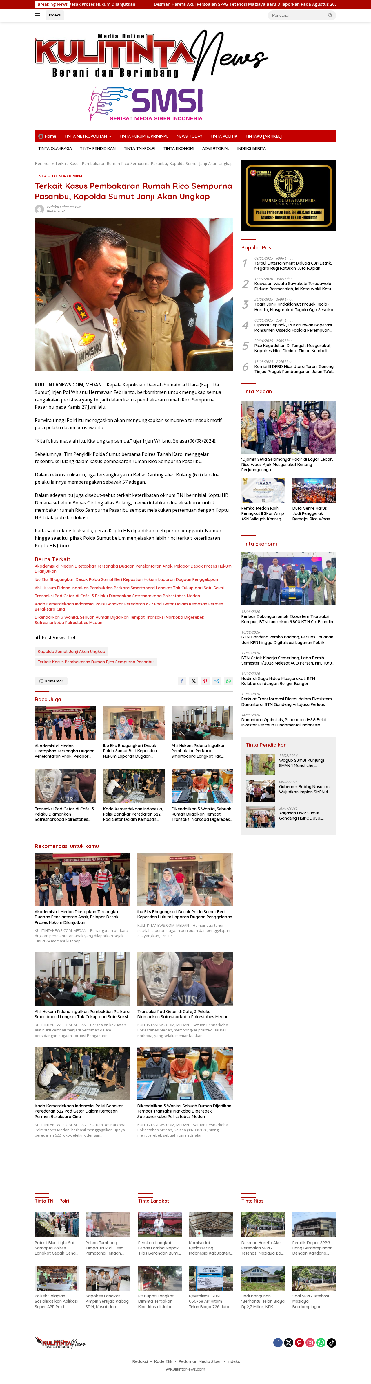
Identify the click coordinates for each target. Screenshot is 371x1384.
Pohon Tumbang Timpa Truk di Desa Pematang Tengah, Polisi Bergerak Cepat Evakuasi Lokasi (106, 1248)
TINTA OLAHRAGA (55, 148)
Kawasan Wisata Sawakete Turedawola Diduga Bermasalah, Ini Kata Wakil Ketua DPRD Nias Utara (294, 286)
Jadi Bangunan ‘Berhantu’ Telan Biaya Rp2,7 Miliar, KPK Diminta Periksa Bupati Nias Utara (263, 1301)
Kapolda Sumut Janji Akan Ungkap (71, 651)
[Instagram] (310, 1343)
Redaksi (140, 1361)
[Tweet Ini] (193, 681)
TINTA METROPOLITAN (85, 136)
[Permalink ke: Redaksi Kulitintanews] (39, 209)
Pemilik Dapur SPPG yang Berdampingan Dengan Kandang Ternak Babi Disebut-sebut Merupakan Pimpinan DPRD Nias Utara (312, 1248)
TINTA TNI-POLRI (139, 148)
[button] (330, 15)
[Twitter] (288, 1343)
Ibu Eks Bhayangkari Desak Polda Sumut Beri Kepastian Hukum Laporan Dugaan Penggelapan (126, 579)
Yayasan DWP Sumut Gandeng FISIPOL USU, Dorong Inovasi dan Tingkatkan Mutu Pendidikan (300, 815)
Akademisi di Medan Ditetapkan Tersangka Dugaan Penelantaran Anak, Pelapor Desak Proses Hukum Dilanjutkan (133, 568)
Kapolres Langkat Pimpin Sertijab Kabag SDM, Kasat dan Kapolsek (107, 1301)
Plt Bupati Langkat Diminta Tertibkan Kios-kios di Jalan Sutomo (156, 1301)
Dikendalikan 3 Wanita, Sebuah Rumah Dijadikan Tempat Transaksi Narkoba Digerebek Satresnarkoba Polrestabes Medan (119, 620)
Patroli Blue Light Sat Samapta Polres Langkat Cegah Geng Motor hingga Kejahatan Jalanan (55, 1248)
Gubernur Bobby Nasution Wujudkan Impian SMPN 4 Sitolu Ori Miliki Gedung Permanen (304, 789)
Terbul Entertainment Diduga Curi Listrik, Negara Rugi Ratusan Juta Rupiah (293, 265)
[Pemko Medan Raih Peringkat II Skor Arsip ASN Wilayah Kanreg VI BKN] (263, 490)
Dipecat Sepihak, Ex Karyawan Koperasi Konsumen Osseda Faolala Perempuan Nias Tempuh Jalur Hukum (293, 327)
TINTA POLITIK (223, 136)
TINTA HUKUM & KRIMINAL (143, 136)
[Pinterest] (299, 1343)
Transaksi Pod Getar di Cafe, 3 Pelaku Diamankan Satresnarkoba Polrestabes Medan (117, 596)
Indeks (55, 15)
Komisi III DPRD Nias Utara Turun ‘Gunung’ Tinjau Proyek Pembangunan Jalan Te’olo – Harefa (294, 369)
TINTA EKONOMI (178, 148)
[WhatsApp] (320, 1343)
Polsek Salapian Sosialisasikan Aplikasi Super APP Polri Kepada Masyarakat (56, 1301)
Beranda (43, 163)
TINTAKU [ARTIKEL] (263, 136)
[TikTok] (331, 1343)
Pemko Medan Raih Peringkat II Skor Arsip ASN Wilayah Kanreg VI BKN (262, 514)
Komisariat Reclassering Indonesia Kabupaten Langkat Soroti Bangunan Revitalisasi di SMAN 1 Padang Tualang (210, 1248)
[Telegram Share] (216, 681)
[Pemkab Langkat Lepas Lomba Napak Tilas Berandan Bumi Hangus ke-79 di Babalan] (160, 1224)
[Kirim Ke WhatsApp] (228, 681)
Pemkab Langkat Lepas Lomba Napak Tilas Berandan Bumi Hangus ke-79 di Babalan (158, 1248)
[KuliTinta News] (152, 55)
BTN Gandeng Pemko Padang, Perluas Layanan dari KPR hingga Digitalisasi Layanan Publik (287, 639)
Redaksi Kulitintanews (64, 207)
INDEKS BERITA (251, 148)
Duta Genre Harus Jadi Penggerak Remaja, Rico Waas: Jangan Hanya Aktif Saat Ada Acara (311, 514)
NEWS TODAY (189, 136)
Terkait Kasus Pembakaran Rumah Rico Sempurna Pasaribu (96, 662)
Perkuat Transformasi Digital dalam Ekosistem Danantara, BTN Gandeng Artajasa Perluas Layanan (286, 701)
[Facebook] (278, 1343)
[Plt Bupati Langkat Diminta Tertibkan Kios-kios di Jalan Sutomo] (160, 1278)
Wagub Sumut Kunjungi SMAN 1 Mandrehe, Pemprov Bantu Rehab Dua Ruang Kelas (301, 763)
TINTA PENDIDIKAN (98, 148)
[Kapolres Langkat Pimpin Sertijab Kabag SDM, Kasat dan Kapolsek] (107, 1278)
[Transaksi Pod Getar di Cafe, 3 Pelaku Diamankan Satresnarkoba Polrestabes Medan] (65, 786)
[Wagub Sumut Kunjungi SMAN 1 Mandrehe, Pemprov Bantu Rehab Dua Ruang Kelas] (260, 764)
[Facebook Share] (182, 681)
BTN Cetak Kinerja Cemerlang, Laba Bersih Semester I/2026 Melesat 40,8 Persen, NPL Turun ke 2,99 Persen (287, 660)
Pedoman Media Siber (200, 1361)
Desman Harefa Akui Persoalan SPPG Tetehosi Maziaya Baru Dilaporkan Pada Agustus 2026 (176, 4)
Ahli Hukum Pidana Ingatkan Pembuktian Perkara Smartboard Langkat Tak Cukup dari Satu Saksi (129, 587)
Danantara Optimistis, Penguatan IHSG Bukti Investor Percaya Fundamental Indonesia (283, 722)
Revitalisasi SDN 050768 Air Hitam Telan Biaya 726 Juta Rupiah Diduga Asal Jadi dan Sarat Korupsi (209, 1301)
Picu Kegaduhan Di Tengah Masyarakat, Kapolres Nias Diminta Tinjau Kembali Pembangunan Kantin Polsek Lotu (292, 348)
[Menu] (39, 15)
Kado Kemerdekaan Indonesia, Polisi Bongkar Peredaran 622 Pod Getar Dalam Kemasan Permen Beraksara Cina (129, 606)
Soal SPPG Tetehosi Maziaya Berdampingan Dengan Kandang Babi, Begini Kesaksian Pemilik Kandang (314, 1301)
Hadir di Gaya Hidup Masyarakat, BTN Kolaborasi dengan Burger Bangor (278, 681)
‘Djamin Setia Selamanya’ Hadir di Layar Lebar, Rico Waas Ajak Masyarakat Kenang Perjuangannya (287, 464)
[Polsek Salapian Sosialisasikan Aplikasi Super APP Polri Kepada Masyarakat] (57, 1278)
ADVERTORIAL (215, 148)
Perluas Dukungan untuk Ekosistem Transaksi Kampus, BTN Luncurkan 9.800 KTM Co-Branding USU (288, 619)
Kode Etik (163, 1361)
